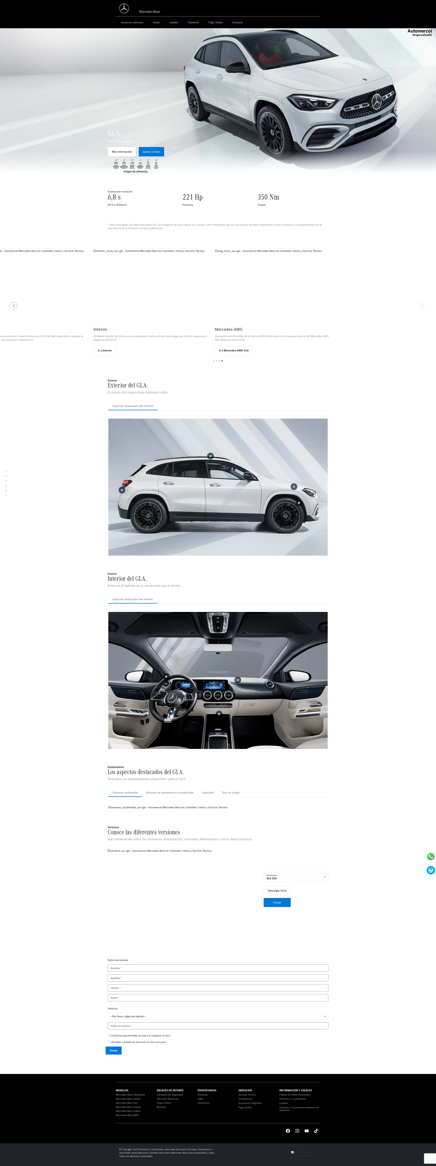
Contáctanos (245, 1098)
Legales (283, 1103)
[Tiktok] (316, 1131)
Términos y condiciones (292, 1098)
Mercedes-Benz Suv (127, 1103)
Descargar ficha (277, 890)
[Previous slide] (13, 306)
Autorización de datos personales (150, 1042)
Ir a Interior (238, 350)
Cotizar (277, 902)
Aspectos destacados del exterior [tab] (132, 406)
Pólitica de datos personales (294, 1094)
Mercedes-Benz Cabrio (128, 1111)
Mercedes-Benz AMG (127, 1115)
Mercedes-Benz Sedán (128, 1098)
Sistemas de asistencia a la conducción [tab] (169, 792)
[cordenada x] (122, 490)
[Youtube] (306, 1131)
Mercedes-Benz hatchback (130, 1094)
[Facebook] (288, 1131)
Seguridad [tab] (207, 792)
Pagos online (164, 1103)
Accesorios (203, 1103)
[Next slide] (422, 306)
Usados (173, 22)
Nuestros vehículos (132, 22)
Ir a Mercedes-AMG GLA (367, 350)
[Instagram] (297, 1131)
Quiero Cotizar (151, 151)
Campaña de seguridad (170, 1094)
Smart (156, 22)
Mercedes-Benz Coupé (128, 1107)
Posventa (193, 22)
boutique (161, 1107)
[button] (214, 360)
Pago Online (215, 22)
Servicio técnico (247, 1094)
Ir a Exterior (117, 350)
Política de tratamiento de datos (155, 1036)
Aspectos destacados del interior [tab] (132, 599)
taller (200, 1098)
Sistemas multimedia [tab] (125, 792)
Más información (122, 151)
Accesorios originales (250, 1103)
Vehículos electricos (167, 1098)
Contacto (237, 22)
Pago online (245, 1107)
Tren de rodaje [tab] (231, 792)
